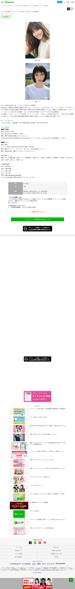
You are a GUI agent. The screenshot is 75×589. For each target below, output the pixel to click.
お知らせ (59, 2)
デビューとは (18, 547)
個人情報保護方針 (18, 556)
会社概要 (56, 556)
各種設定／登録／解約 (56, 550)
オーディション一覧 (14, 5)
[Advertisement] (37, 376)
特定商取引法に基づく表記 (56, 553)
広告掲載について (18, 550)
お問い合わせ (56, 547)
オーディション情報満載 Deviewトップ (37, 219)
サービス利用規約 (18, 553)
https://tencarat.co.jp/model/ (13, 175)
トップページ (4, 5)
